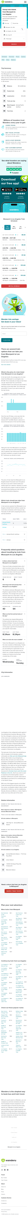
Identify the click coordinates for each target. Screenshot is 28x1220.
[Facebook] (5, 1170)
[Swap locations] (22, 29)
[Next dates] (25, 227)
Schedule (4, 56)
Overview (11, 56)
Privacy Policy (4, 1211)
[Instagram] (2, 1170)
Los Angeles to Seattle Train (19, 938)
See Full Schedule (14, 286)
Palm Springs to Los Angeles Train (19, 943)
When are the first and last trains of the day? (12, 615)
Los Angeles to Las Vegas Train (4, 944)
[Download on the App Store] (6, 189)
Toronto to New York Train (3, 1022)
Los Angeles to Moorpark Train (19, 982)
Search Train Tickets (14, 891)
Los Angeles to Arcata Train (19, 966)
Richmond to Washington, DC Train (19, 1022)
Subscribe (6, 340)
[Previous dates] (2, 227)
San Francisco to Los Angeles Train (19, 932)
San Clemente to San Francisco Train (4, 915)
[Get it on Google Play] (20, 189)
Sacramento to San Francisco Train (4, 928)
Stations (13, 59)
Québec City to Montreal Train (19, 1037)
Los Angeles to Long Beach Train (20, 986)
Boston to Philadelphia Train (19, 1016)
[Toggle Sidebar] (25, 2)
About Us (3, 1186)
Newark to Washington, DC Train (4, 1032)
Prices (17, 56)
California (14, 1137)
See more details (5, 364)
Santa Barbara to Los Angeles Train (19, 923)
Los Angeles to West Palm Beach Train (19, 991)
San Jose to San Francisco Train (4, 939)
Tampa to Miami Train (18, 1046)
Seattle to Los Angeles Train (19, 1033)
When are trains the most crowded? (12, 639)
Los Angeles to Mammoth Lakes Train (4, 1000)
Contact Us (4, 1200)
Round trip (15, 23)
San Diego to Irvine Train (19, 928)
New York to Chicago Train (4, 1012)
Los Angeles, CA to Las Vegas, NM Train (4, 922)
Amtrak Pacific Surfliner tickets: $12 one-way (13, 360)
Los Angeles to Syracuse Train (4, 970)
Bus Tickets (4, 1177)
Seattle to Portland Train (4, 1042)
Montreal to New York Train (4, 1038)
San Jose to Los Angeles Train (4, 933)
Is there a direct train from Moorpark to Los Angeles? (10, 561)
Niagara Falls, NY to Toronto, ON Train (4, 1016)
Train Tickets (14, 1127)
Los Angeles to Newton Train (4, 984)
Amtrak (4, 527)
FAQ (3, 59)
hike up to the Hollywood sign (18, 756)
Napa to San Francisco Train (4, 953)
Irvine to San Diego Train (4, 948)
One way (7, 23)
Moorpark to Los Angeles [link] (14, 1147)
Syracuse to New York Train (19, 1041)
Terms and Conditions (5, 1209)
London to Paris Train (5, 1046)
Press (2, 1191)
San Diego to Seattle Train (19, 919)
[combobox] (14, 27)
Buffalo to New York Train (19, 1012)
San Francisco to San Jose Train (19, 914)
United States (14, 1132)
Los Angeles (14, 1142)
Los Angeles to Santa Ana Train (19, 978)
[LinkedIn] (7, 1170)
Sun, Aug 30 (9, 35)
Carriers (23, 56)
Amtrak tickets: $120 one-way (9, 362)
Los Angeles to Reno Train (19, 995)
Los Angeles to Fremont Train (4, 979)
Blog (2, 1189)
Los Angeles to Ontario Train (19, 999)
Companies (4, 1203)
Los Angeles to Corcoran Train (4, 974)
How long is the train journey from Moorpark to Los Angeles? (12, 585)
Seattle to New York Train (3, 1027)
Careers (3, 1194)
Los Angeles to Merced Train (4, 965)
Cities (7, 59)
